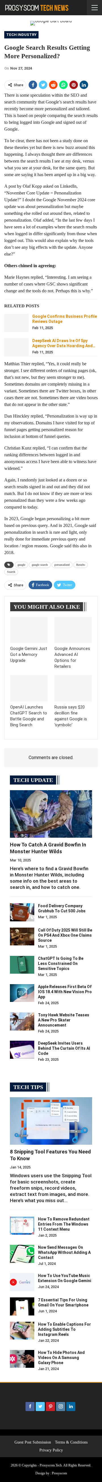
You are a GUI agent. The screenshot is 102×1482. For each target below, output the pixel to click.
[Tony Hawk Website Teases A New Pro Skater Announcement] (22, 1021)
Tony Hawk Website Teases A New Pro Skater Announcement (63, 1020)
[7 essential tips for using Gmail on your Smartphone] (22, 1306)
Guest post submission (32, 1442)
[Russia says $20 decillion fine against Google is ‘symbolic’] (73, 688)
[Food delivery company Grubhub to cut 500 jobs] (22, 912)
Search (11, 571)
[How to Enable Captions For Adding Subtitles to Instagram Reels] (22, 1331)
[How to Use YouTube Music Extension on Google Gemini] (22, 1282)
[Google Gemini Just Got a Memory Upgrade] (29, 630)
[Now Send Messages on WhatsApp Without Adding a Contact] (22, 1254)
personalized (62, 564)
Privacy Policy (51, 1450)
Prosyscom (59, 1473)
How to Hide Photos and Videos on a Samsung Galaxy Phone (61, 1357)
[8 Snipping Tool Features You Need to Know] (51, 1121)
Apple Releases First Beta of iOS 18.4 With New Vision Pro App (65, 991)
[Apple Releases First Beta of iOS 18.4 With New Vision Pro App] (22, 993)
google (21, 564)
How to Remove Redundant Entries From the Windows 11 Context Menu (64, 1224)
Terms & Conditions (71, 1442)
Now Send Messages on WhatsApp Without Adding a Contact (64, 1252)
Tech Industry (21, 35)
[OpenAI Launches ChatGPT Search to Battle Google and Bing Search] (29, 688)
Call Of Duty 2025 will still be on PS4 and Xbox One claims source (65, 935)
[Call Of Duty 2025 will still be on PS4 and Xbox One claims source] (22, 937)
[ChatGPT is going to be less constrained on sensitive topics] (22, 965)
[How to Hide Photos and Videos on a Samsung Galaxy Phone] (22, 1359)
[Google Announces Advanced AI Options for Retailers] (73, 630)
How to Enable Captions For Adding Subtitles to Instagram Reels (64, 1329)
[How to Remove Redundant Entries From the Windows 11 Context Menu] (22, 1226)
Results (80, 564)
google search (40, 564)
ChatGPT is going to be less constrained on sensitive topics (60, 963)
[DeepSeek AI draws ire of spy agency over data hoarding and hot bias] (16, 347)
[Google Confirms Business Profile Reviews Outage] (16, 323)
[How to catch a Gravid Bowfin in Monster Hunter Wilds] (51, 814)
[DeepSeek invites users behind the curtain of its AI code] (22, 1050)
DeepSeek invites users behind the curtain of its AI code (64, 1048)
